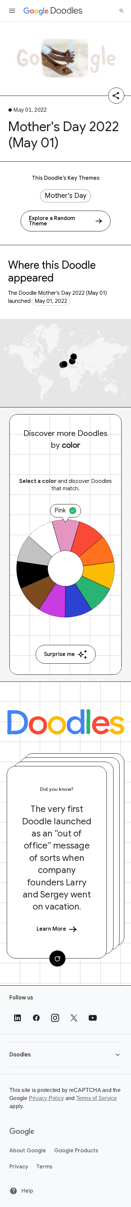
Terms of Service (96, 1098)
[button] (65, 1054)
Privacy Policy (46, 1098)
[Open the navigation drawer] (12, 11)
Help (26, 1191)
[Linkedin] (17, 1018)
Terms (44, 1166)
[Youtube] (93, 1018)
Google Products (76, 1150)
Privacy (18, 1166)
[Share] (116, 96)
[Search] (121, 11)
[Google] (22, 1132)
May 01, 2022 (51, 301)
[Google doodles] (53, 11)
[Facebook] (36, 1018)
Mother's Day (65, 195)
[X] (74, 1018)
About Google (27, 1150)
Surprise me (59, 654)
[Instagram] (55, 1018)
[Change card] (57, 958)
